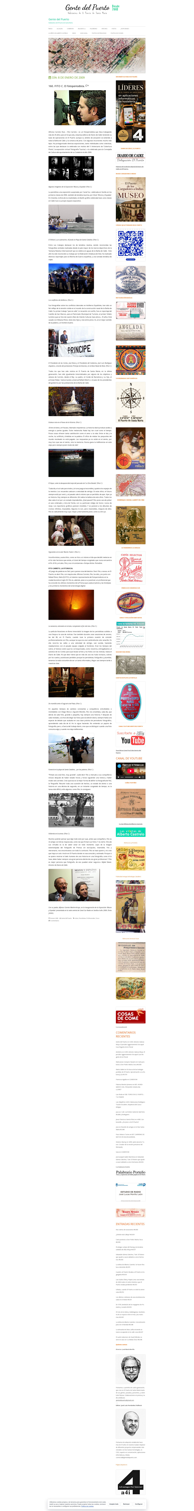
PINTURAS (104, 29)
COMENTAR (70, 29)
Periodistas (82, 918)
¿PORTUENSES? (125, 29)
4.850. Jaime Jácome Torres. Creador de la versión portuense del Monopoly (130, 1144)
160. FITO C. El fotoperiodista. (66, 86)
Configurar (139, 1504)
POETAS (114, 29)
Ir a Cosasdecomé (121, 1027)
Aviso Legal (84, 33)
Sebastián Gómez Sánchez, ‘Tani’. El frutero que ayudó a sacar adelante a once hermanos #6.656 (130, 1159)
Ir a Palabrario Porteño (123, 1167)
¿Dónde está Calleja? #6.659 (125, 1235)
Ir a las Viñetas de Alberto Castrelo (130, 824)
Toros (97, 918)
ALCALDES (60, 29)
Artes (76, 918)
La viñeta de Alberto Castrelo (58, 33)
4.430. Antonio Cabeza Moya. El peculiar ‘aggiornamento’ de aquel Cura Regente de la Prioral (130, 1044)
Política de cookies (87, 1506)
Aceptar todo (113, 1504)
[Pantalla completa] (143, 777)
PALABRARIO (93, 29)
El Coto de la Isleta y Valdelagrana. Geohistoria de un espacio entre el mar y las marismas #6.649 (130, 1314)
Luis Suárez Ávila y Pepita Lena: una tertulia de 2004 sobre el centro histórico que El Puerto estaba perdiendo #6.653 (130, 1282)
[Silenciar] (140, 777)
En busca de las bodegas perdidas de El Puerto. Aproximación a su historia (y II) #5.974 (130, 1072)
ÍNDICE (50, 29)
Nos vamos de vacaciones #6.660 (127, 1230)
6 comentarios (54, 921)
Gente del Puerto (58, 19)
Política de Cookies (117, 33)
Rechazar (126, 1504)
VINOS (74, 33)
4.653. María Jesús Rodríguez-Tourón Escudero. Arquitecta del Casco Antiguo (130, 1104)
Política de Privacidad (99, 33)
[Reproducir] (119, 777)
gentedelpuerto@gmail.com (125, 1400)
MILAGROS (81, 29)
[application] (131, 771)
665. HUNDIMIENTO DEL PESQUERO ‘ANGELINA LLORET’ (129, 1087)
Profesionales (90, 918)
